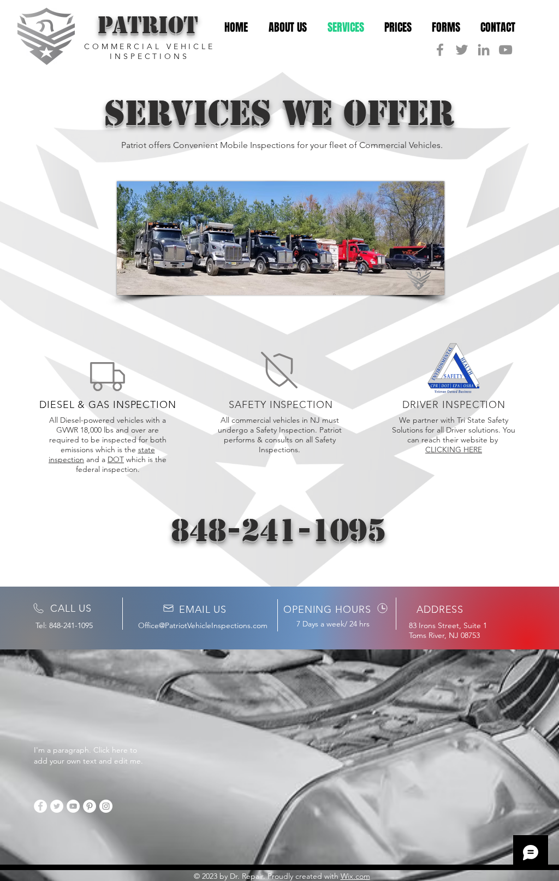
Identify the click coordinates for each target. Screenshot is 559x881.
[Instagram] (105, 806)
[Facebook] (440, 50)
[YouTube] (505, 50)
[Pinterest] (89, 806)
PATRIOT (148, 25)
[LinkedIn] (483, 50)
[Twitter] (462, 50)
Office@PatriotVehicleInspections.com (202, 625)
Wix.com (355, 876)
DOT (116, 459)
